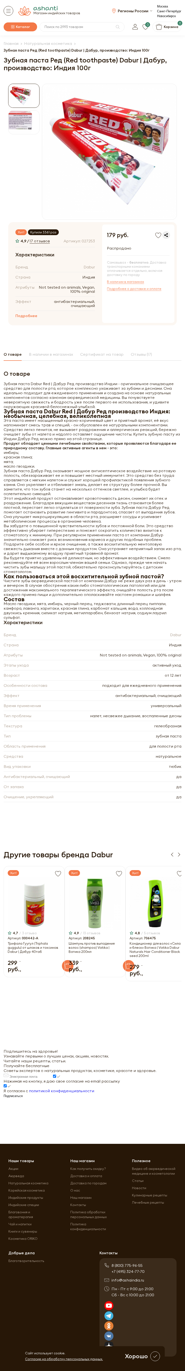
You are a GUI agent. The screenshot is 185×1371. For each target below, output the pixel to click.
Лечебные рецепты (148, 1202)
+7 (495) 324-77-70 (128, 1271)
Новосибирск (166, 16)
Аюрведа (16, 1176)
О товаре (13, 354)
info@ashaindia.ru (128, 1280)
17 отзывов (40, 241)
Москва (162, 6)
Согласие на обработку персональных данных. (64, 1359)
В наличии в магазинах (125, 282)
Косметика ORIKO (23, 1238)
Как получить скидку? (88, 1168)
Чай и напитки (20, 1224)
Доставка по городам (88, 1183)
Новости (139, 1188)
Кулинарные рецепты (149, 1195)
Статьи (138, 1181)
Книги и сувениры (22, 1231)
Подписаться (13, 1096)
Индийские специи (23, 1205)
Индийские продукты (25, 1197)
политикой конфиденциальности (61, 1090)
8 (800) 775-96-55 (127, 1265)
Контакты (78, 1205)
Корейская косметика (26, 1190)
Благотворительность (26, 1261)
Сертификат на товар (102, 354)
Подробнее (26, 315)
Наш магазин (81, 1197)
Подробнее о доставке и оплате (134, 289)
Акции (13, 1168)
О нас (75, 1190)
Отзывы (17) (141, 354)
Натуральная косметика (28, 1183)
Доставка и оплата (86, 1176)
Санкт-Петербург (169, 11)
